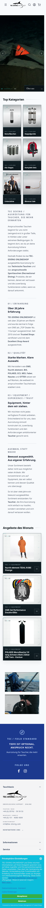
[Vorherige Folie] (2, 53)
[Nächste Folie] (41, 53)
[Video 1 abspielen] (22, 682)
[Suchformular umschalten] (29, 5)
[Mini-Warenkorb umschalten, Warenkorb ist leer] (39, 5)
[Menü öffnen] (5, 4)
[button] (22, 786)
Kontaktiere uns (13, 830)
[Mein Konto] (34, 5)
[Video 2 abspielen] (22, 704)
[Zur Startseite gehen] (18, 4)
